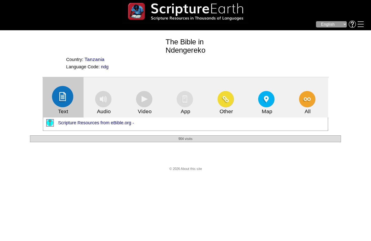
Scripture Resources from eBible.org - (96, 122)
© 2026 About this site (185, 169)
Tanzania (94, 59)
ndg (105, 66)
